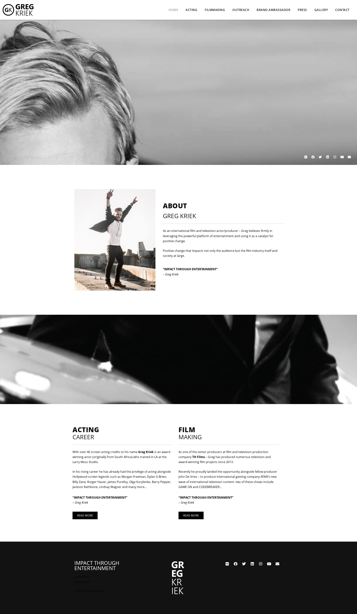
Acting (191, 10)
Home (173, 10)
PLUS (93, 576)
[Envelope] (349, 157)
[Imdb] (306, 157)
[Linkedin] (327, 157)
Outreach (240, 10)
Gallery (321, 10)
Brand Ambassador (273, 10)
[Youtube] (342, 157)
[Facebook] (313, 157)
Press (302, 10)
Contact (342, 10)
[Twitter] (320, 157)
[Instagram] (335, 157)
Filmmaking (215, 10)
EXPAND (94, 582)
